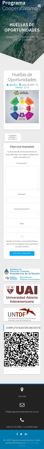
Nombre (22, 194)
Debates (19, 87)
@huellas (13, 84)
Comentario (22, 163)
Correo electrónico (22, 209)
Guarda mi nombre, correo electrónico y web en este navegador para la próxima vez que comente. (22, 244)
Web (22, 223)
